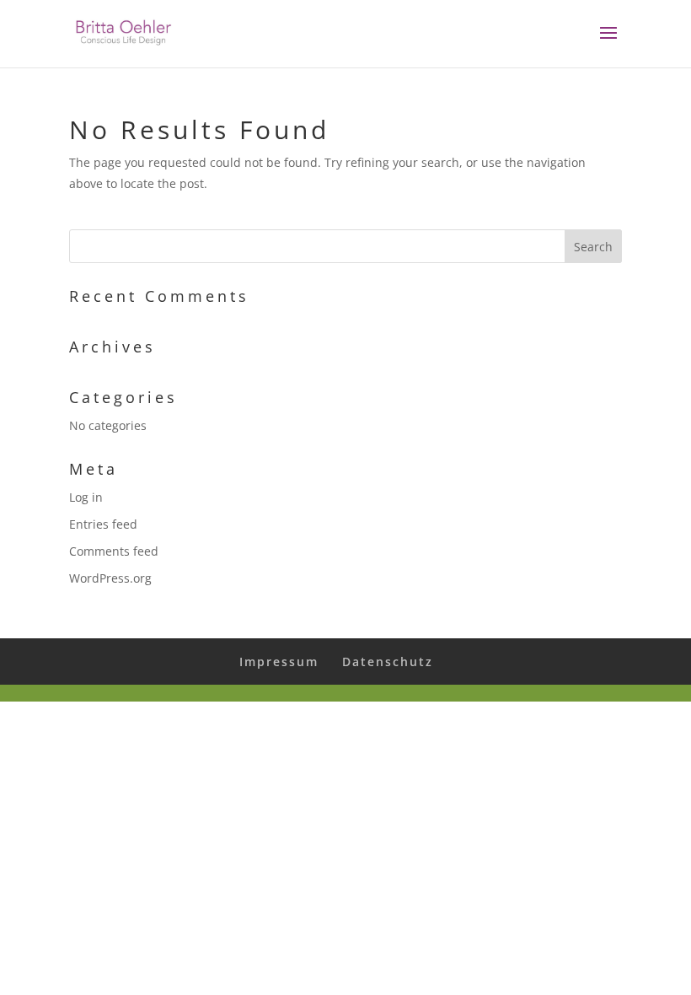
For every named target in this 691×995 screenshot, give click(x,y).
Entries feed (103, 524)
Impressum (279, 661)
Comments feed (113, 551)
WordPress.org (110, 578)
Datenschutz (387, 661)
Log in (86, 497)
